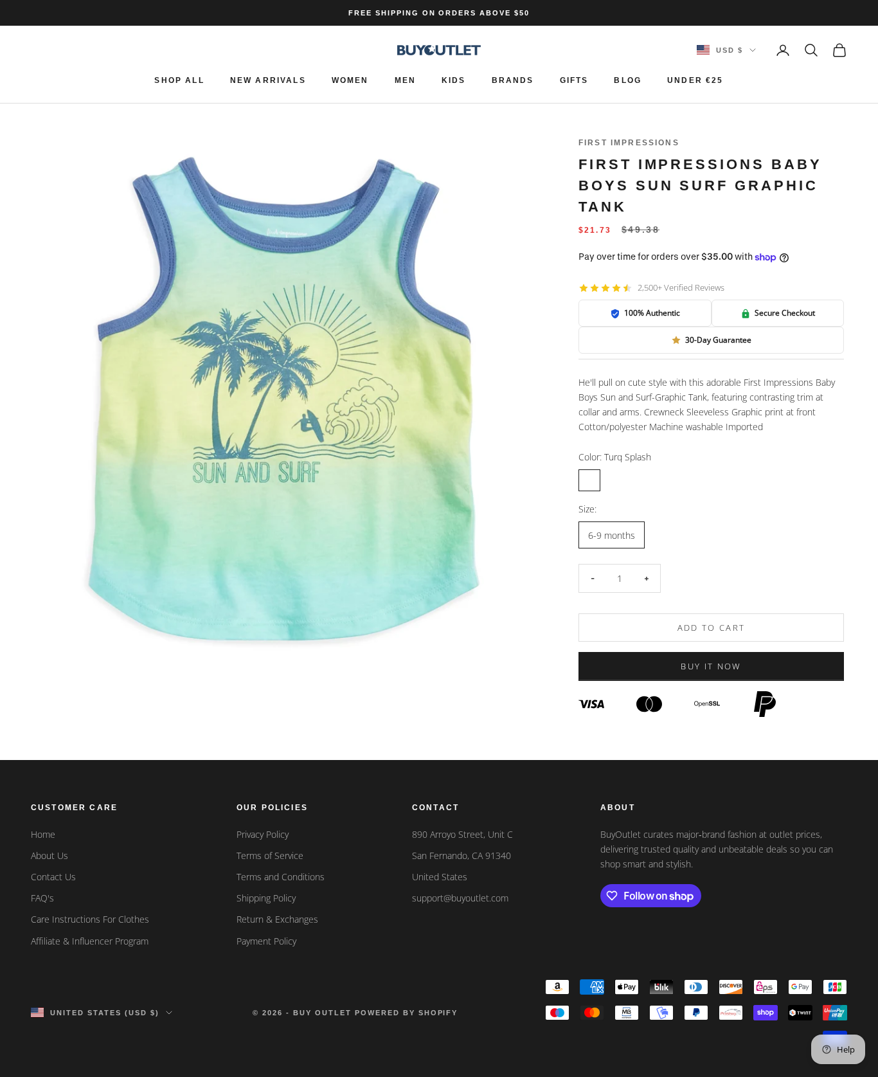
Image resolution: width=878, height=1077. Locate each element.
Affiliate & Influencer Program (89, 941)
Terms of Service (270, 855)
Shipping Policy (266, 898)
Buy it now (711, 667)
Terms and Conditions (281, 877)
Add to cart (711, 627)
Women (350, 80)
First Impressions (628, 142)
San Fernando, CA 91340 (461, 855)
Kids (454, 80)
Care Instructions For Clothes (90, 919)
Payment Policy (266, 941)
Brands (513, 80)
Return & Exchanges (277, 919)
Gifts (574, 80)
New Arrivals (268, 80)
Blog (627, 80)
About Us (49, 855)
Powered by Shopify (406, 1013)
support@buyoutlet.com (460, 898)
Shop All (179, 80)
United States (439, 877)
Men (405, 80)
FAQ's (42, 898)
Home (43, 834)
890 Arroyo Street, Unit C (462, 834)
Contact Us (53, 877)
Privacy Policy (263, 834)
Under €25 (695, 80)
